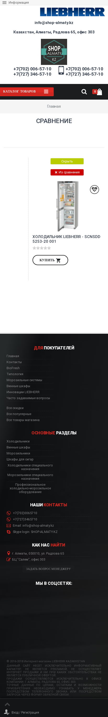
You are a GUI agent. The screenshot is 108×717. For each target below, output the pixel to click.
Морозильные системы (24, 380)
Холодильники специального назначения (30, 467)
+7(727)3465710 (24, 519)
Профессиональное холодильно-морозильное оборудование (30, 488)
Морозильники (18, 453)
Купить (48, 260)
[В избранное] (94, 189)
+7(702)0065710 (24, 513)
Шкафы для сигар (20, 459)
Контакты (14, 362)
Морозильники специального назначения (30, 477)
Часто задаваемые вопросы (28, 398)
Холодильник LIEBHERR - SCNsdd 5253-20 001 (66, 239)
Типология (15, 374)
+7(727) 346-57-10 (32, 74)
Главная (13, 356)
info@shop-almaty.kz (54, 22)
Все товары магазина (23, 420)
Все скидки (15, 408)
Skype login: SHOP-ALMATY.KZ (35, 532)
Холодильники (18, 441)
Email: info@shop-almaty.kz (33, 525)
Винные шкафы (18, 386)
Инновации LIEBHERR (23, 392)
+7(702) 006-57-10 (32, 68)
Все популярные (19, 414)
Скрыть (67, 161)
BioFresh (13, 368)
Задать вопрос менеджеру (48, 569)
